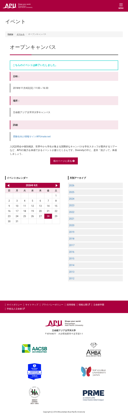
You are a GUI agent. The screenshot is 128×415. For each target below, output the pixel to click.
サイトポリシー (14, 304)
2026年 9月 (57, 185)
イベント (21, 34)
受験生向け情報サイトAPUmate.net (32, 136)
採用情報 (71, 304)
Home (10, 34)
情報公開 (83, 304)
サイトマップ (31, 304)
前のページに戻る (62, 161)
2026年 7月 (8, 185)
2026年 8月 (32, 185)
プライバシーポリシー (52, 304)
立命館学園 (98, 304)
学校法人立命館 (14, 309)
